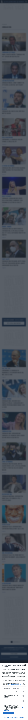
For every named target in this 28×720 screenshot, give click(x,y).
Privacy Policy (21, 717)
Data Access (14, 717)
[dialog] (14, 691)
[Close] (25, 665)
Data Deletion (6, 717)
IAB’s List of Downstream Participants (15, 684)
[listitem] (14, 688)
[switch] (23, 691)
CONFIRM (8, 712)
